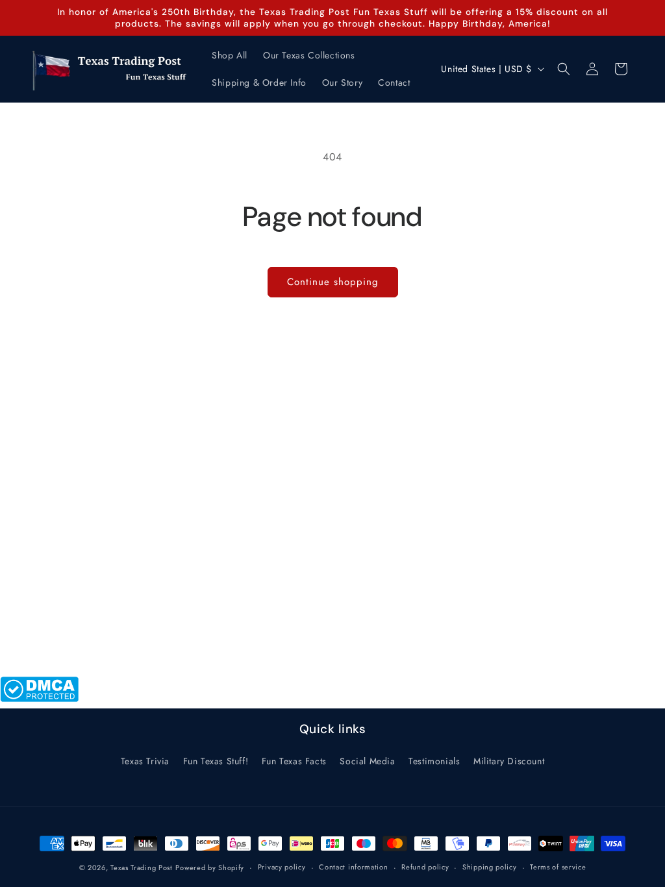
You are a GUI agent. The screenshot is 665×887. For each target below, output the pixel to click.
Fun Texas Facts (294, 761)
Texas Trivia (145, 761)
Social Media (367, 761)
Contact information (353, 867)
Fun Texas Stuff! (216, 761)
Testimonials (434, 761)
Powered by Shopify (209, 867)
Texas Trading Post (141, 867)
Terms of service (558, 867)
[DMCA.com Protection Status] (39, 698)
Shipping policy (489, 867)
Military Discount (508, 761)
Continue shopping (333, 282)
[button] (563, 69)
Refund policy (425, 867)
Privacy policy (282, 867)
